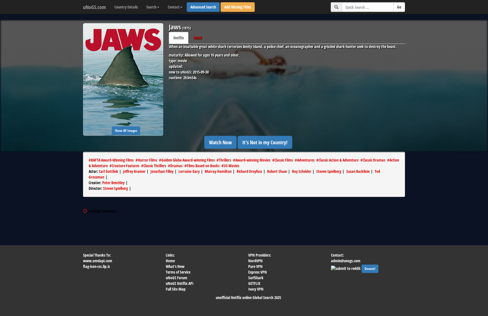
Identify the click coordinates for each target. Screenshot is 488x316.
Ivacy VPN (255, 289)
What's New (175, 266)
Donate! (370, 268)
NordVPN (255, 260)
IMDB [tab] (197, 37)
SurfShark (255, 277)
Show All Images (126, 130)
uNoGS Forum (176, 277)
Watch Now (220, 142)
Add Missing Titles (237, 7)
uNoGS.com (94, 7)
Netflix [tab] (178, 37)
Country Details (126, 7)
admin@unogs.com (345, 260)
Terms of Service (178, 272)
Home (170, 260)
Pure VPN (255, 266)
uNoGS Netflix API (179, 283)
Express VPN (257, 272)
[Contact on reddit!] (346, 267)
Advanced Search (203, 7)
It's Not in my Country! (264, 142)
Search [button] (151, 7)
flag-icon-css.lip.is (96, 266)
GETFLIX (254, 283)
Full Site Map (176, 289)
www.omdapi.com (97, 260)
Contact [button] (174, 7)
